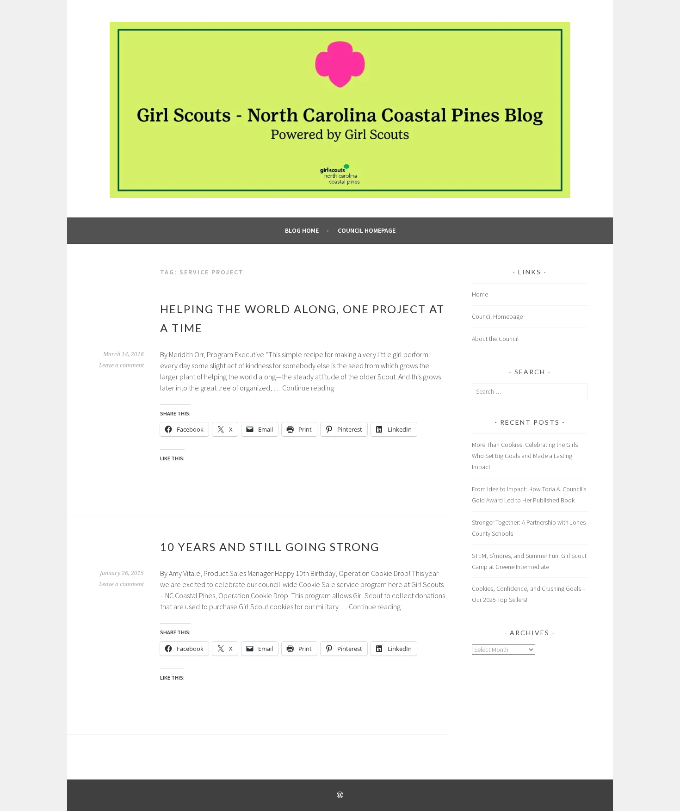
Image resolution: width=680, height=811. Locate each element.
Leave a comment (121, 365)
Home (480, 294)
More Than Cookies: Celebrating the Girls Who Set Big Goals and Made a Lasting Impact (525, 455)
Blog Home (302, 230)
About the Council (495, 338)
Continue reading (308, 387)
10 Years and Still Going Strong (269, 546)
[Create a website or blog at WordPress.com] (340, 795)
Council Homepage (367, 230)
